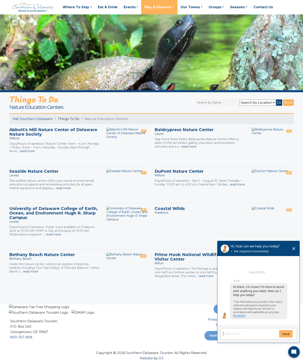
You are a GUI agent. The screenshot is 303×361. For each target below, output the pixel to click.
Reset (288, 102)
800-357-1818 (21, 337)
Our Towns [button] (190, 7)
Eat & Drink (107, 7)
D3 (161, 358)
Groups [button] (215, 7)
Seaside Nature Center (34, 171)
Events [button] (130, 7)
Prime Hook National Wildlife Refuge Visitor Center (195, 257)
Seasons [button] (237, 7)
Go (279, 102)
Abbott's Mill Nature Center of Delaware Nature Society (53, 132)
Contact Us (263, 7)
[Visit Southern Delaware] (32, 7)
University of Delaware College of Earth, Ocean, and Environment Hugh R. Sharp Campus (53, 213)
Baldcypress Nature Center (184, 129)
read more (27, 151)
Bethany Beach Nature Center (42, 254)
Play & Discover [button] (158, 7)
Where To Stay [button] (76, 7)
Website (146, 358)
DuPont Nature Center (179, 171)
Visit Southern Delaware (33, 119)
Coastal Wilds (170, 208)
